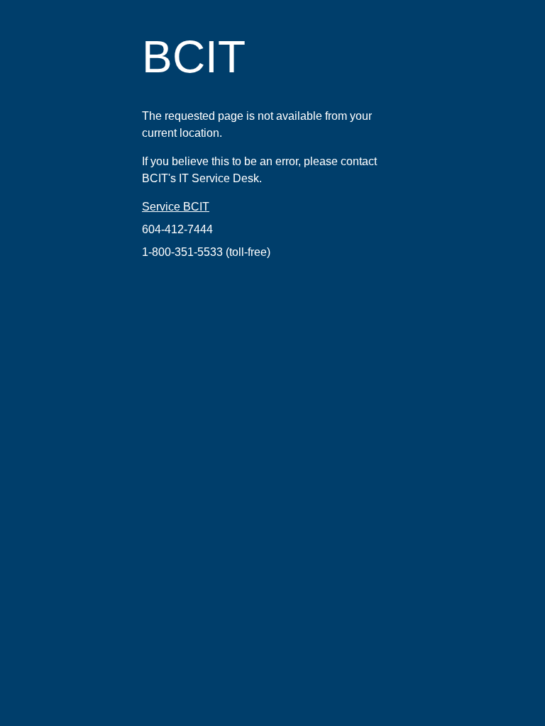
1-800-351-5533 (182, 252)
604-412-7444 (177, 229)
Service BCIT (175, 207)
